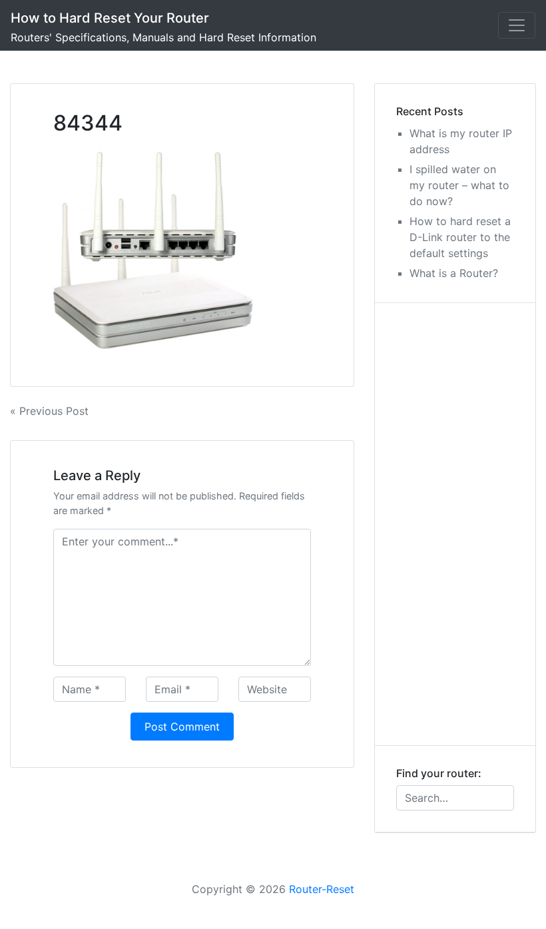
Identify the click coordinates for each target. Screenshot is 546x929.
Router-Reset (321, 889)
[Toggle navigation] (516, 25)
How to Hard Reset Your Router (110, 18)
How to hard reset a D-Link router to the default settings (460, 237)
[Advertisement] (455, 524)
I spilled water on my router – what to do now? (459, 185)
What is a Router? (454, 273)
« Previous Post (49, 411)
